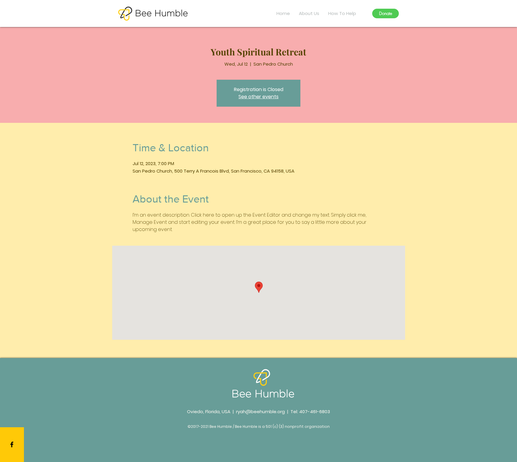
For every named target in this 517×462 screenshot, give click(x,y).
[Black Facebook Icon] (12, 444)
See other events (258, 96)
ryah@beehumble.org (260, 411)
